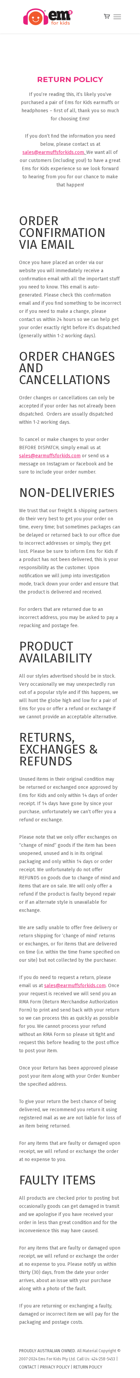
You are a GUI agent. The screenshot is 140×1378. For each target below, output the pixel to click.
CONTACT (27, 1367)
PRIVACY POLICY (55, 1367)
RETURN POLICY (87, 1367)
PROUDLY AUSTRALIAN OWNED (47, 1351)
